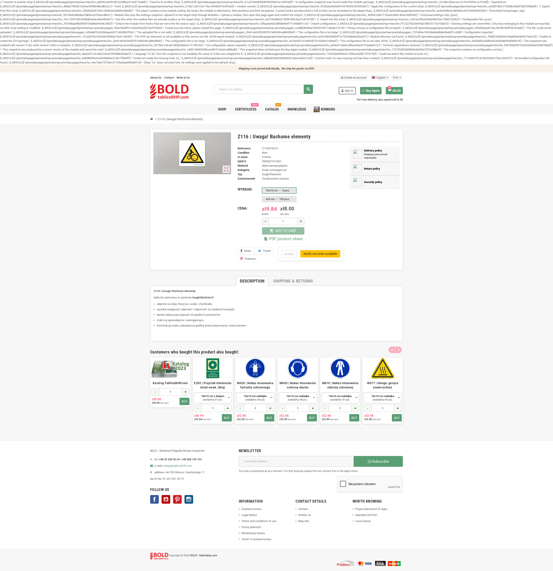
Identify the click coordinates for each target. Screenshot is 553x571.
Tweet (267, 250)
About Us (156, 77)
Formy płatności (251, 527)
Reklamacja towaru (253, 533)
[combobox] (213, 398)
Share (247, 250)
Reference (244, 148)
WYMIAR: (245, 189)
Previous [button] (392, 350)
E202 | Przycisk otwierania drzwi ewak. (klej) (212, 385)
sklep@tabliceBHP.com (177, 465)
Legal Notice (249, 515)
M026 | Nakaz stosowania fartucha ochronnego (255, 385)
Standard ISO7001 (366, 515)
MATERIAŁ (243, 165)
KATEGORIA (243, 170)
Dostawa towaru (252, 509)
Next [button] (398, 350)
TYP (240, 174)
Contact (169, 77)
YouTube (166, 499)
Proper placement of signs (371, 509)
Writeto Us (304, 515)
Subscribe (380, 461)
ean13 (242, 161)
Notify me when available (320, 254)
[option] (170, 392)
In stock (243, 157)
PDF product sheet (283, 238)
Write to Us (183, 77)
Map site (303, 521)
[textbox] (213, 397)
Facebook (154, 499)
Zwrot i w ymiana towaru (256, 539)
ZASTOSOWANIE (246, 178)
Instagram (188, 499)
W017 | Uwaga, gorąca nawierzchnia (382, 385)
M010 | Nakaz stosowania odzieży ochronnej (340, 385)
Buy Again (371, 90)
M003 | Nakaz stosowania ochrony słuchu (298, 385)
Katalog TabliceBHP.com (170, 383)
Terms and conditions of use (259, 521)
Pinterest (250, 258)
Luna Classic (363, 521)
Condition (243, 152)
